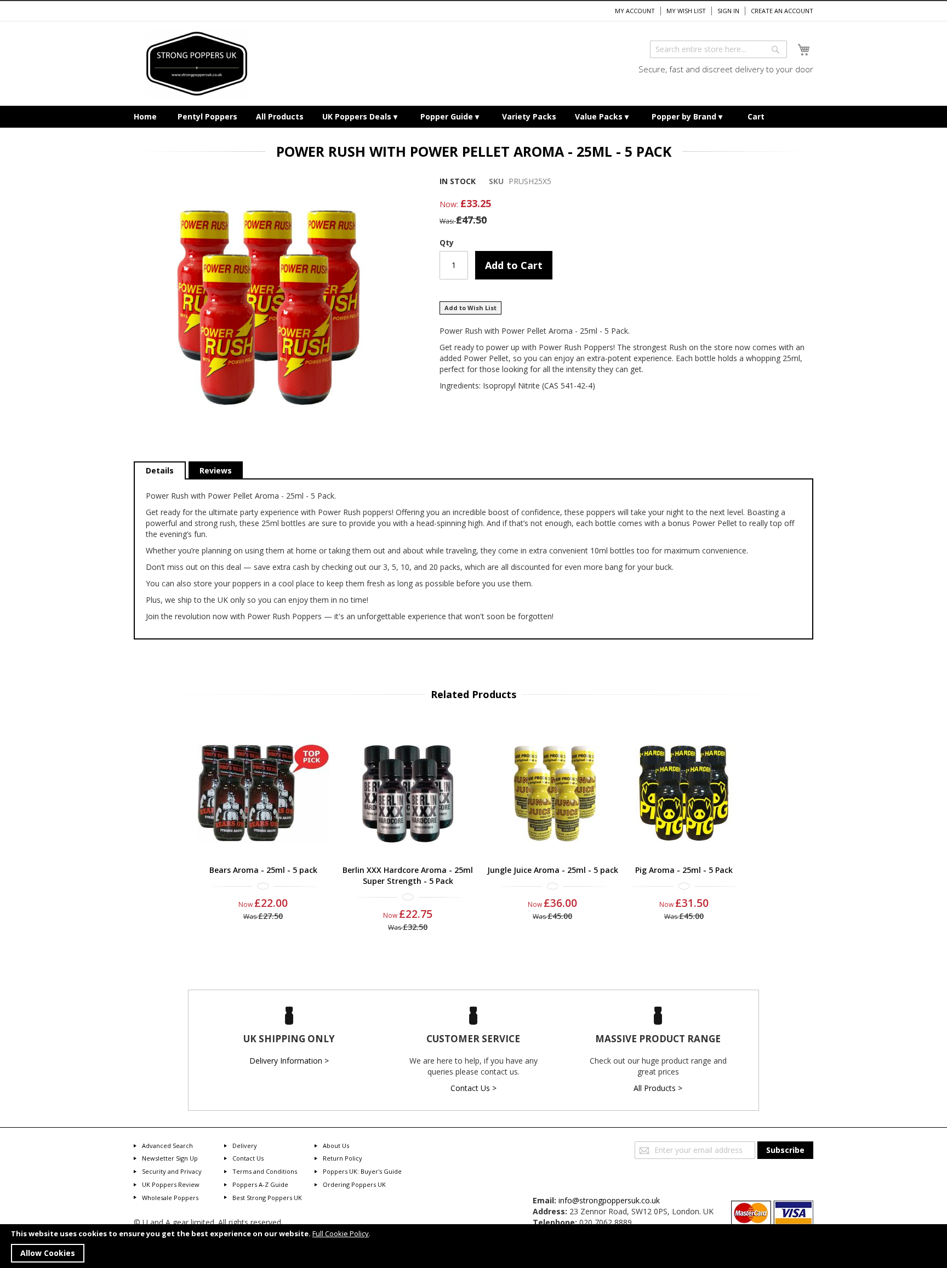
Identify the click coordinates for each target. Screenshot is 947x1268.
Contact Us (248, 1158)
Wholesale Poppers (170, 1197)
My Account (635, 11)
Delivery (244, 1145)
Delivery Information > (289, 1060)
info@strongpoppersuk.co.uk (609, 1200)
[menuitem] (145, 117)
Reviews (215, 470)
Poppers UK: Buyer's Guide (362, 1171)
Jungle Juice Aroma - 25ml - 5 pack (552, 870)
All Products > (658, 1088)
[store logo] (196, 64)
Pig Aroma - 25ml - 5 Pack (684, 870)
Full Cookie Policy (340, 1233)
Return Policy (342, 1158)
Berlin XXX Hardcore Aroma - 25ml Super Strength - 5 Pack (408, 875)
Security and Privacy (172, 1171)
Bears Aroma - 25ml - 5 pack (263, 870)
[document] (473, 1246)
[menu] (473, 117)
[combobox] (718, 49)
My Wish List (686, 11)
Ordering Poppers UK (354, 1184)
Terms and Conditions (264, 1171)
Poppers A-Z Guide (260, 1184)
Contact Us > (473, 1088)
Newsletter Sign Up (170, 1158)
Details (160, 470)
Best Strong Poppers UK (267, 1197)
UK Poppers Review (170, 1184)
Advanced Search (167, 1145)
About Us (336, 1145)
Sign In (728, 11)
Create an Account (782, 11)
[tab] (160, 470)
